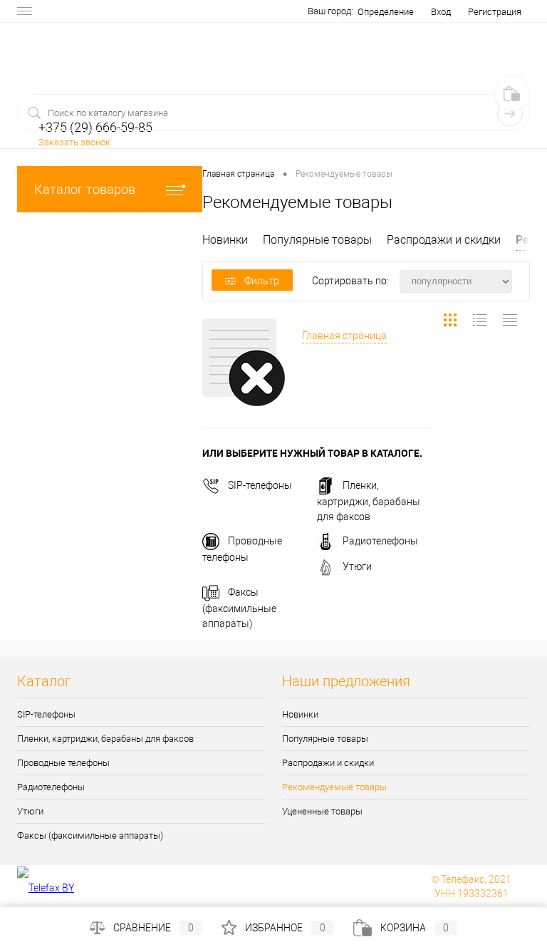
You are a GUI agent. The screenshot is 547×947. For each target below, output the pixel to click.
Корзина (414, 927)
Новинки (225, 240)
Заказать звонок (74, 142)
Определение (386, 11)
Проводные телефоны (63, 762)
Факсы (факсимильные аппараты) (239, 607)
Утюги (357, 566)
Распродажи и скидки (444, 240)
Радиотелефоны (380, 541)
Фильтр (261, 280)
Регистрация (494, 11)
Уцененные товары (322, 811)
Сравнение (153, 927)
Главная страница (344, 335)
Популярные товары (317, 240)
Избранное (285, 927)
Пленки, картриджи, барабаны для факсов (368, 501)
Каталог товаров (84, 189)
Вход (441, 11)
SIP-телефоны (260, 485)
